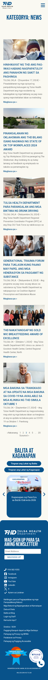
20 (39, 432)
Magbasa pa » (10, 102)
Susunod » (24, 435)
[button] (3, 494)
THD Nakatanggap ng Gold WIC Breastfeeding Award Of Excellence (23, 334)
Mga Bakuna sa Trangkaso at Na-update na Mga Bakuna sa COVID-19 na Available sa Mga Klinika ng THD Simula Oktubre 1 (23, 396)
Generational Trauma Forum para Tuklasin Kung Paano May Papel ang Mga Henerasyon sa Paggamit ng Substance (23, 268)
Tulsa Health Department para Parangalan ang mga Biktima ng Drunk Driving (22, 206)
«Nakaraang (12, 432)
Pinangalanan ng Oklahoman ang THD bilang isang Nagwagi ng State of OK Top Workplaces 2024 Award (22, 141)
